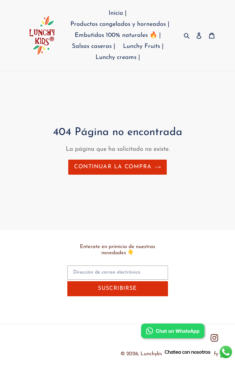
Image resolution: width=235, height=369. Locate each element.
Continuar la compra (112, 167)
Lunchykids (153, 353)
